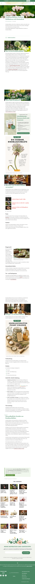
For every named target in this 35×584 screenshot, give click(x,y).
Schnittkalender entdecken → (10, 475)
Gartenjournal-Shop (26, 571)
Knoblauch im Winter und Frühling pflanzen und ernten (23, 492)
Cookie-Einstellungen (26, 578)
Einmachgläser (23, 385)
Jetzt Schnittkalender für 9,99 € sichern (23, 133)
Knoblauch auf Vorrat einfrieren (4, 517)
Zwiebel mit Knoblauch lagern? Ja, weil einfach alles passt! (22, 518)
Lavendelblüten (13, 279)
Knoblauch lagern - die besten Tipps (12, 504)
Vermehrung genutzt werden (15, 65)
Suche (14, 576)
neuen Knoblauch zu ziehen (10, 111)
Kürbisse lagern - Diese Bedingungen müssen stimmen (13, 531)
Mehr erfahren (29, 566)
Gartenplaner (24, 573)
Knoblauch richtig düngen (13, 69)
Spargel (21, 276)
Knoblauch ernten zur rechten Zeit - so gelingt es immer (13, 492)
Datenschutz (24, 576)
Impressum (24, 575)
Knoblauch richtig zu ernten (19, 448)
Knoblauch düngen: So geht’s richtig (18, 199)
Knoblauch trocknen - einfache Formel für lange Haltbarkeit (4, 505)
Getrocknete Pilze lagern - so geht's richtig (22, 531)
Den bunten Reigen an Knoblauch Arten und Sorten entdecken (23, 505)
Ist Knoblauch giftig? (13, 517)
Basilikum (7, 217)
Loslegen (28, 0)
